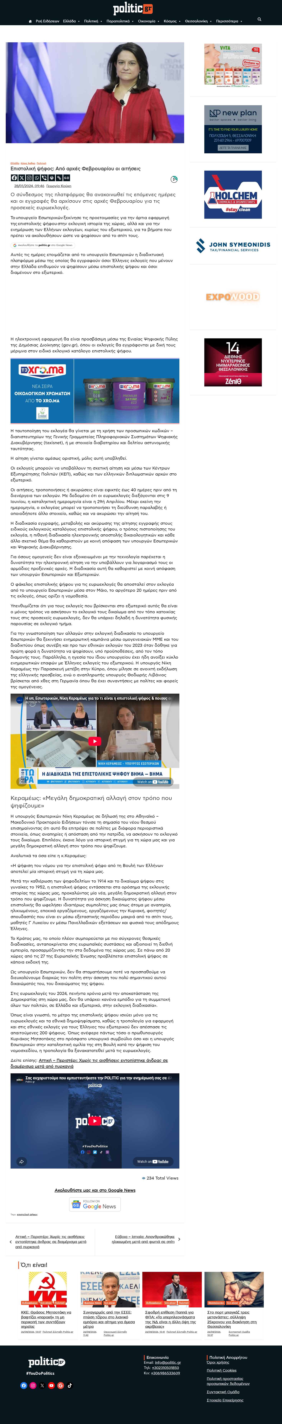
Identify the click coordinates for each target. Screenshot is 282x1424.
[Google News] (66, 177)
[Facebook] (14, 177)
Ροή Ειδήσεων (47, 21)
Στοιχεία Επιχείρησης (225, 1400)
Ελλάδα (69, 21)
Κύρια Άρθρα (28, 163)
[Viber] (44, 177)
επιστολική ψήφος (27, 1214)
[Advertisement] (95, 306)
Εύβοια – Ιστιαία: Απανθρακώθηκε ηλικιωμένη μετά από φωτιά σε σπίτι (143, 1239)
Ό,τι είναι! (46, 1303)
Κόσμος (170, 21)
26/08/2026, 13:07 (31, 1332)
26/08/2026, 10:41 (155, 1332)
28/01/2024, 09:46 (29, 186)
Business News (92, 1303)
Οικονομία (146, 21)
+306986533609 (165, 1373)
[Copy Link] (59, 177)
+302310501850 (165, 1368)
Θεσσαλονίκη (196, 21)
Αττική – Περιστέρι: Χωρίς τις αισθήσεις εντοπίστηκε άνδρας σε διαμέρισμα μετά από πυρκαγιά (50, 1242)
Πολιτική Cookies (222, 1370)
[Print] (51, 177)
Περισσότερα (227, 21)
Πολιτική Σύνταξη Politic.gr (58, 1332)
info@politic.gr (168, 1363)
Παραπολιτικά (118, 21)
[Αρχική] (30, 21)
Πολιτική (91, 21)
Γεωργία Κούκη (58, 186)
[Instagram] (29, 177)
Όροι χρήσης (218, 1362)
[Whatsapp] (36, 177)
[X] (21, 177)
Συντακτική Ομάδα (223, 1392)
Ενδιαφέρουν (29, 1303)
